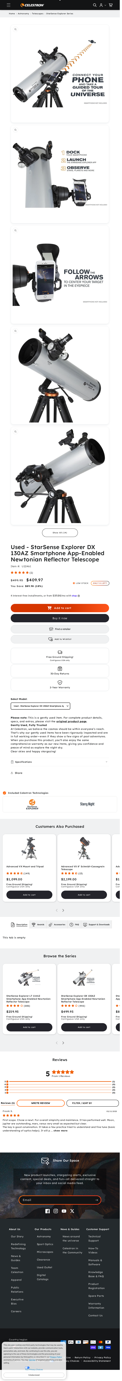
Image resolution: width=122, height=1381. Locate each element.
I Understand (34, 1375)
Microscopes (45, 1251)
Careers (16, 1311)
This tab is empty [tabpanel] (14, 937)
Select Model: (19, 698)
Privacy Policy (56, 1357)
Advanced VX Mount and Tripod (25, 866)
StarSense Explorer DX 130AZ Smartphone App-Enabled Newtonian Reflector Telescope (83, 998)
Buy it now (60, 618)
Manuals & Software (95, 1262)
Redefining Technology (18, 1246)
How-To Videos (93, 1250)
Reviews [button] (8, 1103)
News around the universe (71, 1238)
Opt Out (32, 1360)
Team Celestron (17, 1270)
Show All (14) (60, 532)
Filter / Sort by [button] (82, 1103)
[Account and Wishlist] (103, 5)
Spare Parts (96, 1295)
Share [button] (18, 772)
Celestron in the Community (72, 1250)
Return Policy (82, 1357)
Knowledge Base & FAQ (96, 1274)
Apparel (16, 1279)
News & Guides (16, 1258)
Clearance (43, 1259)
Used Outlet (44, 1267)
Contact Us (95, 1315)
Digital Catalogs (43, 1277)
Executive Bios (17, 1301)
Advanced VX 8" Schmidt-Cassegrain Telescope (83, 868)
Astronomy (44, 1236)
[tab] (19, 924)
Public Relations (17, 1289)
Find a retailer (63, 629)
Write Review (40, 1103)
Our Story (17, 1236)
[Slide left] (56, 910)
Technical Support (94, 1238)
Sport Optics (45, 1244)
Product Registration (96, 1286)
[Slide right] (63, 910)
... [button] (59, 1130)
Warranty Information (96, 1305)
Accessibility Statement (97, 1361)
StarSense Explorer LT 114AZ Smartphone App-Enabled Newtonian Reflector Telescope (28, 998)
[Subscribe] (97, 1200)
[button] (8, 5)
